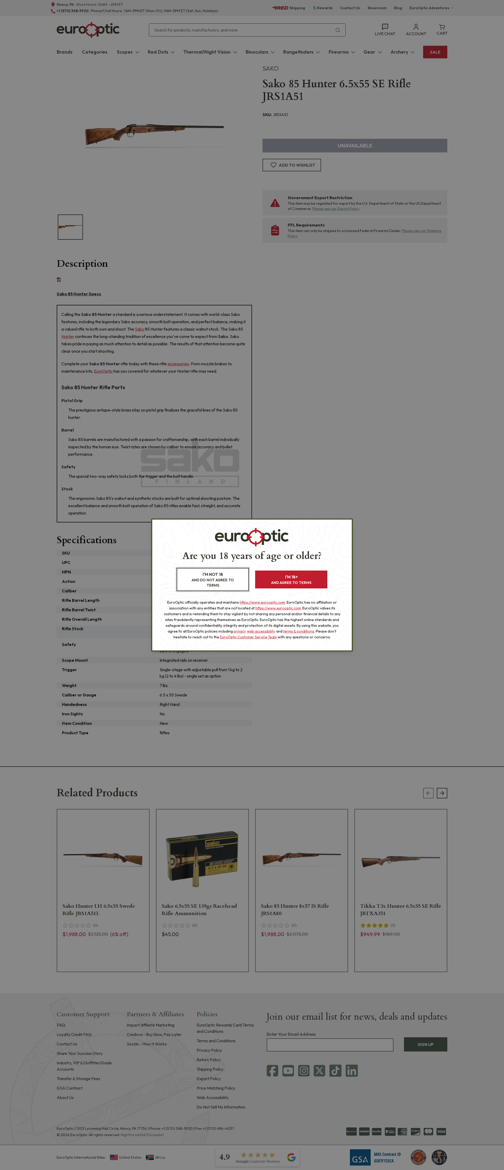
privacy (239, 631)
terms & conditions (298, 631)
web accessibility (261, 631)
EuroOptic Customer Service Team (248, 637)
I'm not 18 (213, 580)
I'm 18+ (291, 579)
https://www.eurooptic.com (262, 602)
